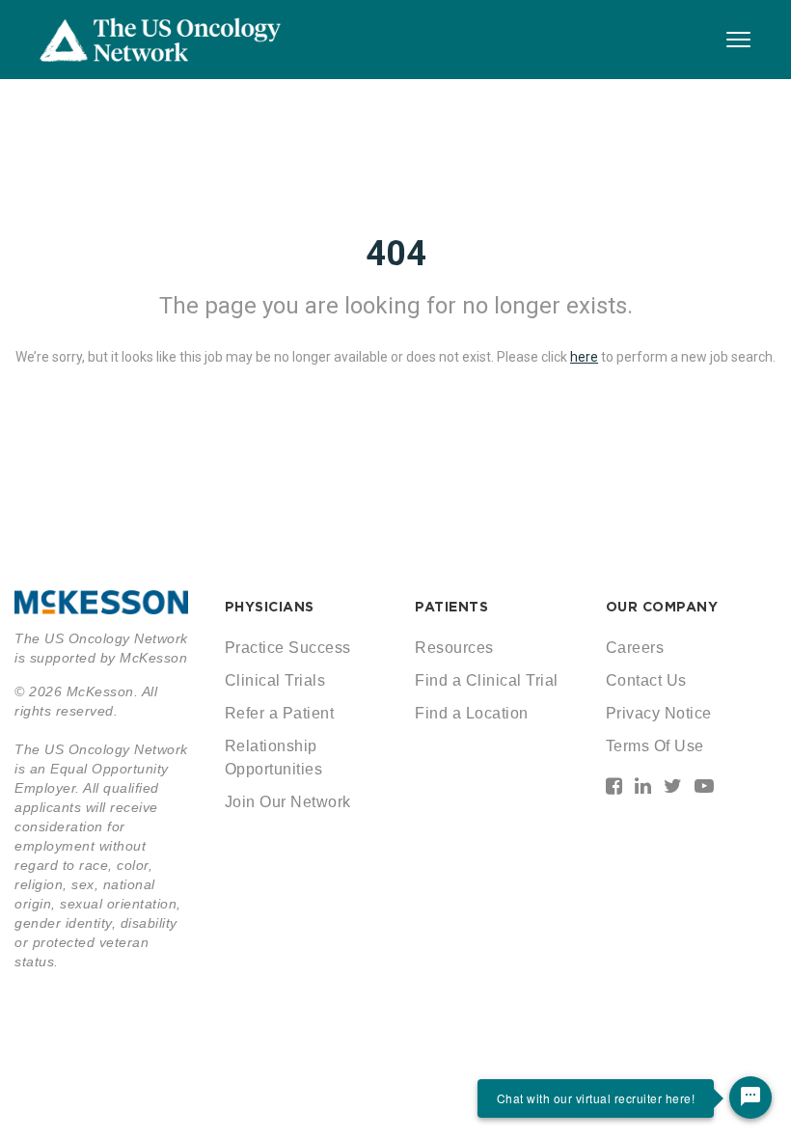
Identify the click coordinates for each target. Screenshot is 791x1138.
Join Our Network (288, 802)
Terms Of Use (655, 746)
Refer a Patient (280, 713)
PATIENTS (451, 606)
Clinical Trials (275, 680)
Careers (635, 647)
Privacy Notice (659, 713)
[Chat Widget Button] (750, 1097)
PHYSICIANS (269, 606)
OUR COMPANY (662, 606)
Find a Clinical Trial (487, 680)
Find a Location (472, 713)
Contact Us (646, 680)
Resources (454, 647)
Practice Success (288, 647)
